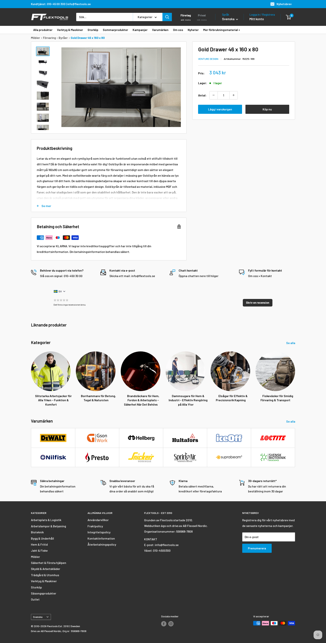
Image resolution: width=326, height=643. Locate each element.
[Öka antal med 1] (234, 95)
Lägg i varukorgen (220, 109)
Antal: (202, 95)
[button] (257, 302)
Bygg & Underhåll (42, 538)
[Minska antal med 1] (214, 95)
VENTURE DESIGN (208, 58)
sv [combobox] (60, 291)
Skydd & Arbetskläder (45, 569)
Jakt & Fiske (39, 550)
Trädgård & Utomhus (45, 575)
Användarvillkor (98, 520)
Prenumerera (257, 548)
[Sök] (167, 17)
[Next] (295, 375)
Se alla (291, 343)
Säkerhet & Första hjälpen (48, 562)
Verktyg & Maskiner (44, 581)
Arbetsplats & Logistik (46, 520)
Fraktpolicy (95, 526)
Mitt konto (256, 19)
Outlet (35, 599)
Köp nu (267, 109)
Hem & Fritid (39, 544)
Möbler (35, 37)
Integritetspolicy (99, 532)
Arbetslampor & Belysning (48, 526)
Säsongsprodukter (43, 593)
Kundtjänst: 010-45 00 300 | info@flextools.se (61, 4)
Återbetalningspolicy (102, 544)
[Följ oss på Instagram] (171, 623)
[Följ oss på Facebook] (163, 623)
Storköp (36, 587)
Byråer (63, 37)
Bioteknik (37, 532)
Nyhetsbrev (284, 4)
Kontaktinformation (101, 538)
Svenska (37, 616)
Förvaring (49, 37)
